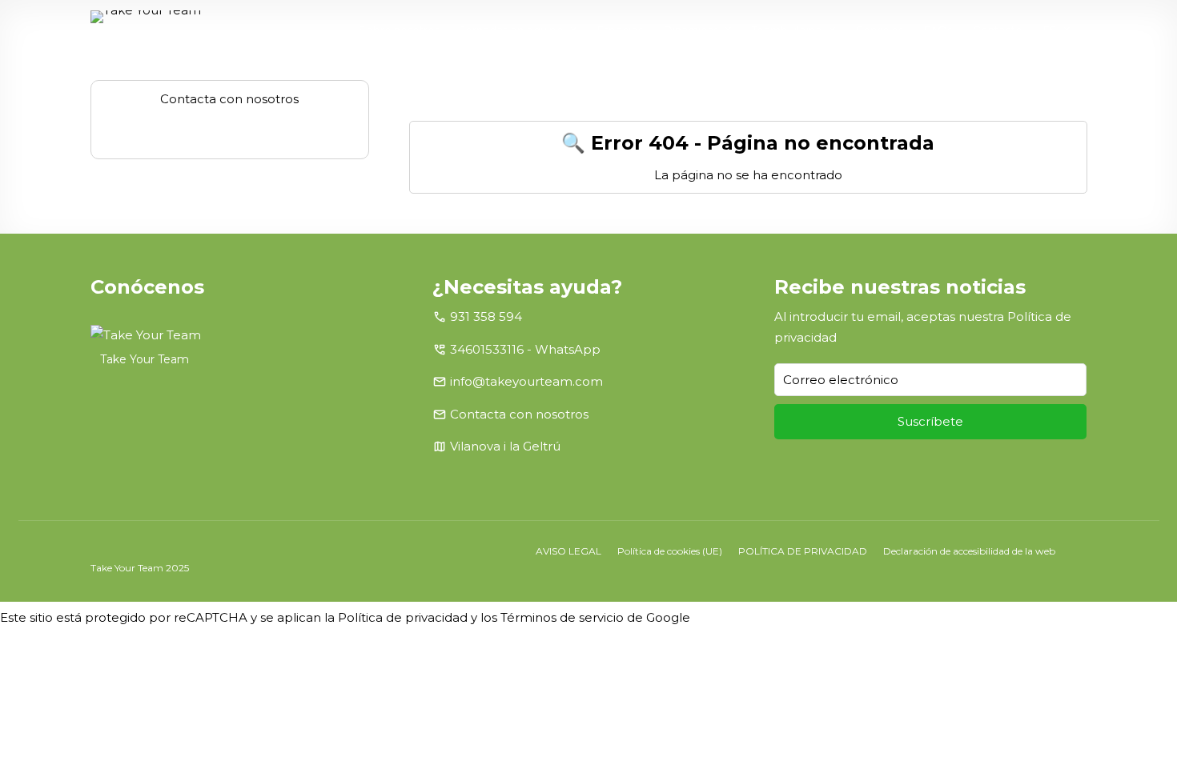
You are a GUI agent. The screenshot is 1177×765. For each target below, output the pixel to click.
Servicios (879, 29)
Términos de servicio (562, 617)
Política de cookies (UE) (669, 551)
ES (1050, 29)
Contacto (997, 29)
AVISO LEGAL (568, 551)
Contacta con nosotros (519, 414)
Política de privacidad (403, 617)
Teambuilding (787, 29)
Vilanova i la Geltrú (505, 446)
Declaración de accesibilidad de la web (969, 551)
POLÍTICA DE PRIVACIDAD (802, 551)
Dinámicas (691, 29)
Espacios (620, 29)
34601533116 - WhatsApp (525, 349)
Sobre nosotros (399, 29)
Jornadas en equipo (512, 29)
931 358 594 (486, 316)
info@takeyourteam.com (526, 381)
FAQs (938, 29)
